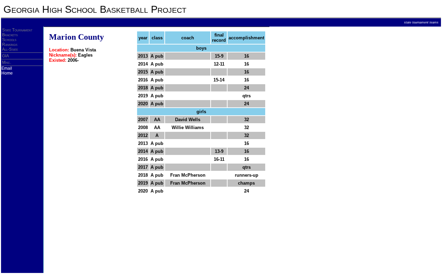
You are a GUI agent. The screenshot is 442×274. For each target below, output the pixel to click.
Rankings (9, 44)
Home (7, 73)
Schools (9, 39)
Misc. (6, 62)
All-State (10, 49)
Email (6, 68)
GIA (5, 55)
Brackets (10, 34)
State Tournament (17, 30)
